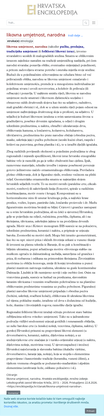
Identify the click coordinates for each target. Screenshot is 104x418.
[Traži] (86, 22)
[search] (94, 22)
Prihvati (91, 411)
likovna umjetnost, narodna (35, 35)
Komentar (13, 393)
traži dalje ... (75, 35)
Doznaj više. (11, 406)
